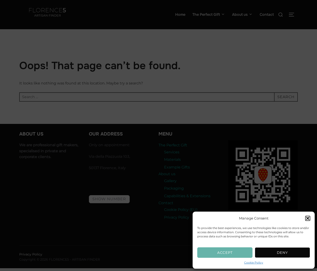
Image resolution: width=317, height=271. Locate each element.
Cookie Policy (253, 262)
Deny (282, 252)
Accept (225, 252)
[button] (307, 218)
